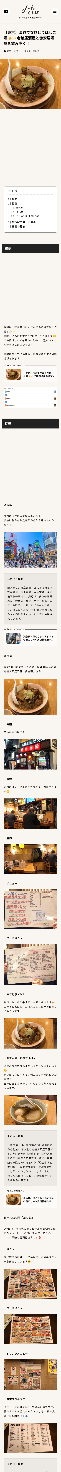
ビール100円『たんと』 (29, 216)
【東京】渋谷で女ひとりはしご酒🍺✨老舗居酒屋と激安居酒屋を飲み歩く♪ (38, 375)
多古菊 (19, 211)
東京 (9, 51)
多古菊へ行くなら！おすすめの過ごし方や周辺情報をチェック (38, 1200)
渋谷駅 (19, 207)
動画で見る (18, 226)
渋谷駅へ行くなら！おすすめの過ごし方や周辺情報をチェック (38, 638)
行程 (14, 203)
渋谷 (15, 51)
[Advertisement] (30, 146)
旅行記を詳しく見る (24, 222)
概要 (14, 199)
